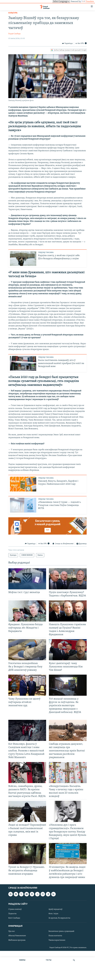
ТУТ (47, 530)
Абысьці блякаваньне (17, 936)
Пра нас (11, 931)
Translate (90, 2)
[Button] (67, 43)
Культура (12, 13)
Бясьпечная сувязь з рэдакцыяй (61, 931)
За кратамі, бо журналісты (59, 918)
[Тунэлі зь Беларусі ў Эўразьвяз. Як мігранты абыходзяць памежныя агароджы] (27, 853)
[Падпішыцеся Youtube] (26, 894)
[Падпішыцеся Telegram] (48, 894)
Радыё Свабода (14, 34)
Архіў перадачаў (55, 909)
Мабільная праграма (16, 940)
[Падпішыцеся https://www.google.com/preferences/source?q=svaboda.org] (10, 894)
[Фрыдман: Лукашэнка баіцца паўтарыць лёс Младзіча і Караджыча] (27, 610)
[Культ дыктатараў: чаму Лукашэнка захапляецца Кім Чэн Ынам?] (68, 649)
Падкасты (12, 914)
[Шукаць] (73, 960)
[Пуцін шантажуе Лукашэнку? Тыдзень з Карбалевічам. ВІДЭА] (68, 578)
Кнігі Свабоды (14, 918)
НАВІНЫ (22, 960)
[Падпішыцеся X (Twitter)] (21, 894)
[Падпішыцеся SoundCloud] (37, 894)
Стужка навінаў (15, 909)
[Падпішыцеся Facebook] (16, 894)
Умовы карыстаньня (57, 940)
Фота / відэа (53, 914)
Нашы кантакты (55, 936)
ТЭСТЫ (48, 960)
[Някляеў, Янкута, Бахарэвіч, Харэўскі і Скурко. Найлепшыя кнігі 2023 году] (23, 484)
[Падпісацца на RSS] (53, 894)
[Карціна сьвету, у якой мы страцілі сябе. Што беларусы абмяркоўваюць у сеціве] (23, 258)
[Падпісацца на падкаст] (32, 894)
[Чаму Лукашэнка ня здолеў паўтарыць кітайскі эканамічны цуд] (27, 685)
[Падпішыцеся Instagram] (43, 894)
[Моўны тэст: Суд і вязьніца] (27, 578)
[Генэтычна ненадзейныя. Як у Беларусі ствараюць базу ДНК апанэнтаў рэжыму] (27, 649)
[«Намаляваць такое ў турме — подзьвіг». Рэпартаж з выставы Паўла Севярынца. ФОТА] (23, 505)
